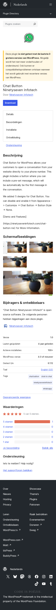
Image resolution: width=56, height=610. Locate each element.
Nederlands (16, 569)
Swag (34, 530)
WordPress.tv (12, 530)
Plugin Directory (11, 13)
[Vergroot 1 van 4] (22, 245)
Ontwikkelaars (11, 524)
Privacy (7, 504)
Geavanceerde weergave (17, 397)
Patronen (35, 504)
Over (5, 488)
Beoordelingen (14, 122)
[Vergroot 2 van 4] (48, 245)
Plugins (33, 499)
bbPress (9, 550)
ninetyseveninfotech (43, 382)
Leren (6, 514)
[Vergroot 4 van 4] (48, 274)
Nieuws (7, 494)
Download (10, 103)
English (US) (47, 369)
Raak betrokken (38, 514)
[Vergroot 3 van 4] (22, 260)
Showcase (35, 488)
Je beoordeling (11, 447)
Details (10, 114)
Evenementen (37, 519)
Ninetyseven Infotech (21, 94)
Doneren (36, 524)
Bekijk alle (47, 447)
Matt (7, 545)
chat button (34, 376)
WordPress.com (13, 539)
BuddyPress (11, 555)
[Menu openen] (51, 4)
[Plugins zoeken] (35, 24)
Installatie (11, 129)
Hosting (7, 499)
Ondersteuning (14, 145)
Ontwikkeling (13, 137)
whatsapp (47, 389)
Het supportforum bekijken (17, 470)
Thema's (34, 494)
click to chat (46, 376)
